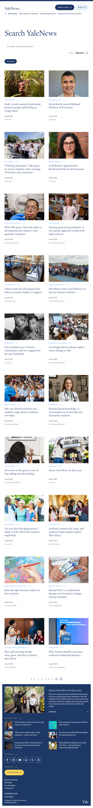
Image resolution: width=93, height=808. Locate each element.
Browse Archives (11, 780)
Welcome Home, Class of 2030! (69, 14)
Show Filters (11, 61)
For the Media (10, 785)
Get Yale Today (13, 772)
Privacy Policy (9, 797)
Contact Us (9, 788)
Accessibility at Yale (11, 793)
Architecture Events (48, 14)
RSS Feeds (8, 782)
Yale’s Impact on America (28, 14)
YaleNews (12, 8)
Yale (85, 802)
